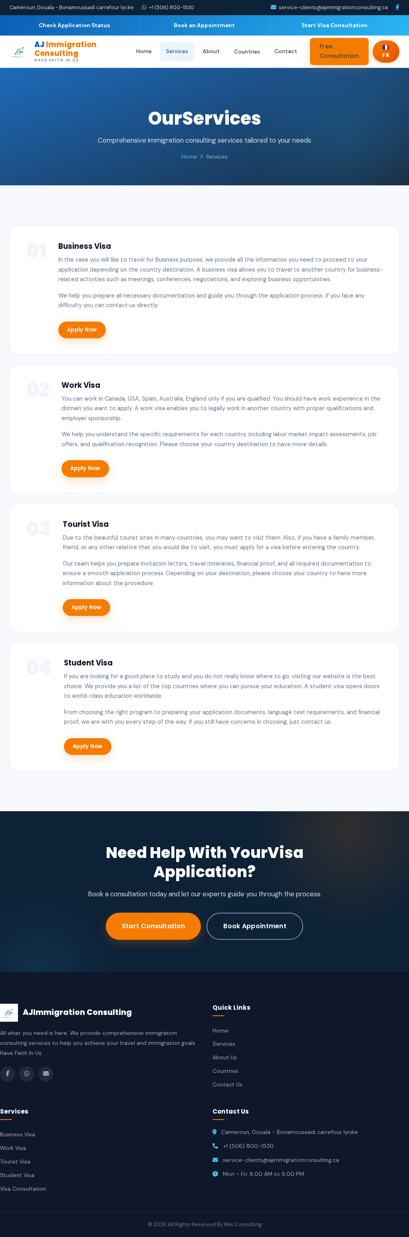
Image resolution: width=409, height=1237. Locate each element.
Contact (285, 51)
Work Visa (13, 1148)
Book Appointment (254, 926)
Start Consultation (153, 926)
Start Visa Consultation (334, 25)
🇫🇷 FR (385, 51)
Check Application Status (74, 25)
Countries (247, 51)
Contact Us (227, 1084)
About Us (224, 1057)
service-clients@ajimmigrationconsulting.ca (333, 7)
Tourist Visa (15, 1161)
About (211, 51)
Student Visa (17, 1175)
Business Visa (17, 1134)
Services (177, 51)
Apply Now (82, 330)
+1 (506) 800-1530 (171, 7)
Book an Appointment (204, 25)
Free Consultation (339, 51)
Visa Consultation (23, 1188)
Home (144, 51)
